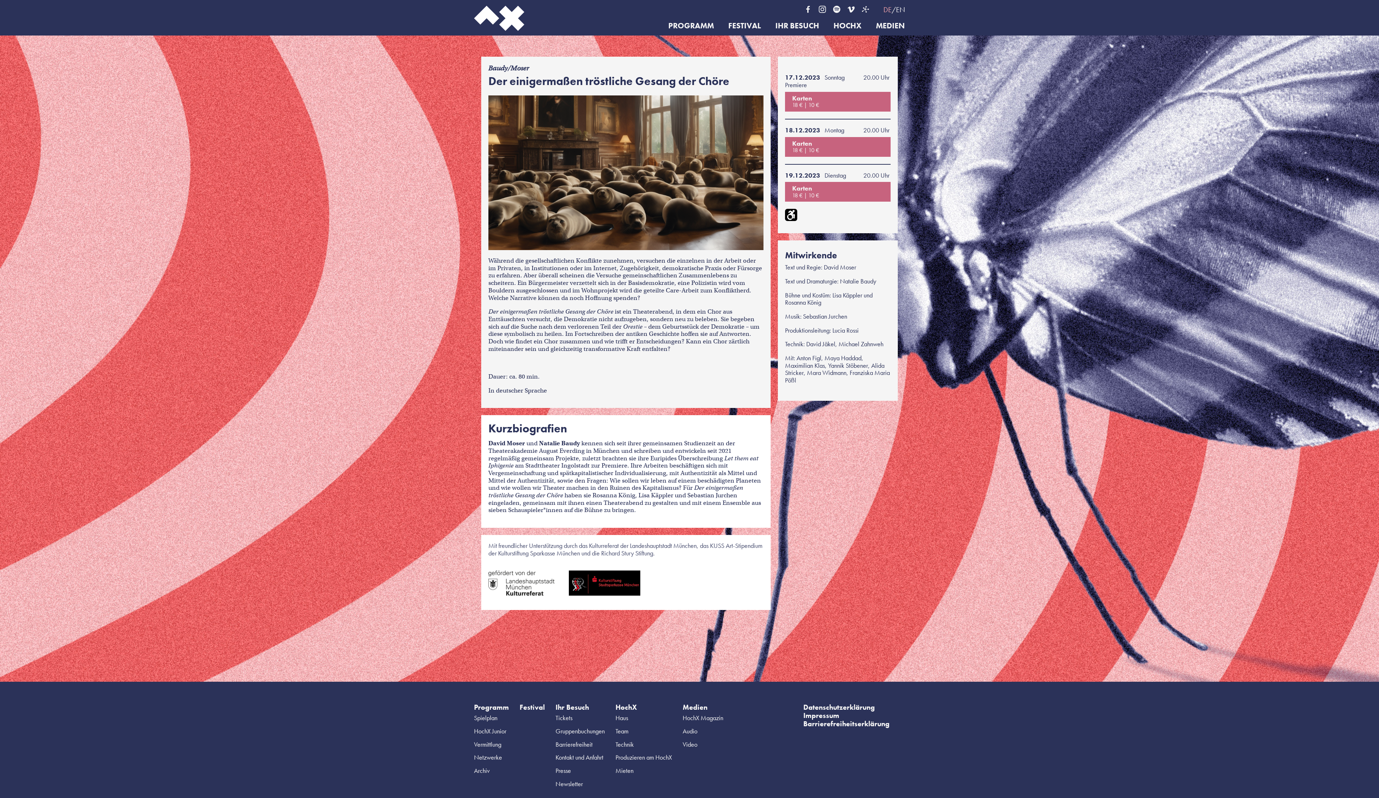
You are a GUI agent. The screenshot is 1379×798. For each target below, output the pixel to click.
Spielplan (485, 718)
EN (900, 9)
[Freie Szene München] (865, 9)
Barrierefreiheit (574, 744)
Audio (690, 731)
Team (622, 731)
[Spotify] (836, 9)
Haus (622, 718)
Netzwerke (488, 757)
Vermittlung (487, 744)
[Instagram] (822, 9)
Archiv (482, 770)
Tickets (564, 718)
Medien (890, 26)
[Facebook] (808, 9)
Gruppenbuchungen (580, 731)
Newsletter (569, 784)
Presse (563, 770)
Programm (691, 26)
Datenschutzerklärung (839, 707)
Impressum (821, 715)
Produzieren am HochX (644, 757)
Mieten (624, 770)
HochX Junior (490, 731)
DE (887, 9)
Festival (744, 26)
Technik (625, 744)
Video (690, 744)
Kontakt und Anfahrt (579, 757)
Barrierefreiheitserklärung (846, 723)
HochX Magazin (703, 718)
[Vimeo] (851, 9)
